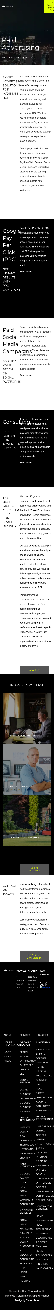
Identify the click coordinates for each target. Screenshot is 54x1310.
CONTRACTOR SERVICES (44, 1207)
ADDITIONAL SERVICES (27, 1211)
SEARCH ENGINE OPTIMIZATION (28, 1056)
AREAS (7, 1060)
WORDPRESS (27, 1153)
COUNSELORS (44, 1200)
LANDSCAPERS (44, 1268)
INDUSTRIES (42, 1035)
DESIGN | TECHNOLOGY (28, 1118)
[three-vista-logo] (7, 6)
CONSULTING (27, 1204)
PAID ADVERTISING (28, 1165)
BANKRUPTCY (44, 1106)
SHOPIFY (25, 1157)
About (7, 1035)
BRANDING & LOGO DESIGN (26, 1237)
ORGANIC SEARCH (25, 1043)
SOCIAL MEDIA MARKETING (27, 1224)
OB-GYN (40, 1174)
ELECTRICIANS (44, 1237)
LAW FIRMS (43, 1042)
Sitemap (34, 1296)
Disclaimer (23, 1296)
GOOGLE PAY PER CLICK (25, 1178)
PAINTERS (41, 1246)
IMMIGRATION (44, 1097)
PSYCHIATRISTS (44, 1191)
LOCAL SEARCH (25, 1081)
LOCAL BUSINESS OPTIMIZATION (28, 1094)
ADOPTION (42, 1101)
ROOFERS (41, 1242)
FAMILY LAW (43, 1049)
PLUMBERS (42, 1233)
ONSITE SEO (26, 1065)
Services (25, 1035)
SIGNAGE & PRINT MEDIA (26, 1268)
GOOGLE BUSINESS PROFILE (25, 1107)
